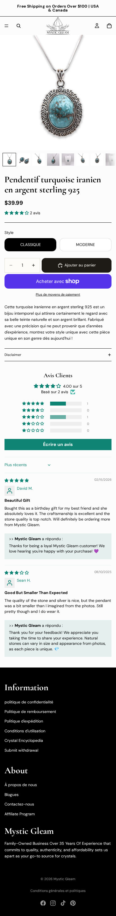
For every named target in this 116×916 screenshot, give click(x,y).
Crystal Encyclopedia (24, 740)
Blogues (12, 794)
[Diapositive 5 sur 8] (68, 159)
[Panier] (109, 26)
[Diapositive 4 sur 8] (53, 159)
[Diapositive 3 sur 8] (38, 159)
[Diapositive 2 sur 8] (24, 159)
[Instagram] (53, 903)
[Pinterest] (73, 903)
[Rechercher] (18, 26)
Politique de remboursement (30, 711)
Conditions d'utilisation (25, 730)
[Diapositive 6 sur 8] (82, 159)
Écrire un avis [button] (58, 444)
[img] (17, 480)
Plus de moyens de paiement (58, 294)
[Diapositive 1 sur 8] (9, 159)
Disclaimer (13, 355)
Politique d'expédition (24, 721)
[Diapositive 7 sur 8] (97, 159)
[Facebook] (43, 903)
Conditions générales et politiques (58, 891)
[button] (17, 212)
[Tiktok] (63, 903)
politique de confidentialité (29, 701)
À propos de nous (21, 784)
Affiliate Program (20, 813)
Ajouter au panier (80, 265)
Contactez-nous (19, 804)
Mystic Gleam (64, 879)
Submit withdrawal (21, 749)
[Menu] (6, 25)
